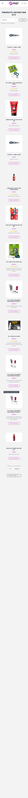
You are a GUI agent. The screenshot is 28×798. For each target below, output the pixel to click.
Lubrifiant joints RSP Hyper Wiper (14, 189)
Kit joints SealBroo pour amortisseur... (14, 300)
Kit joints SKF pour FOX (14, 261)
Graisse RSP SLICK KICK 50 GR (14, 120)
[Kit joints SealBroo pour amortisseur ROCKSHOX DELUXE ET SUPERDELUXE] (14, 364)
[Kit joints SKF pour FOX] (14, 252)
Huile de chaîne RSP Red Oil (14, 449)
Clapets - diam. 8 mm (14, 154)
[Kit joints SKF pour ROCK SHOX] (14, 72)
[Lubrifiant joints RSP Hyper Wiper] (14, 178)
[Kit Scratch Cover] (14, 326)
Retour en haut (14, 475)
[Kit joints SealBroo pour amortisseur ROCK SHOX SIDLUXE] (14, 290)
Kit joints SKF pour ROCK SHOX (14, 83)
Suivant (17, 468)
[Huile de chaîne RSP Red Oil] (14, 438)
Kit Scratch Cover (14, 336)
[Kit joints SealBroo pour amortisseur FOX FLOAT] (14, 400)
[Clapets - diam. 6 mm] (14, 37)
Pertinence (9, 20)
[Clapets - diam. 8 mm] (14, 144)
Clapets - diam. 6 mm (14, 47)
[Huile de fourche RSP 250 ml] (14, 215)
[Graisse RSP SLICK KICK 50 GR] (14, 109)
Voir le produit (14, 57)
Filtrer (23, 19)
